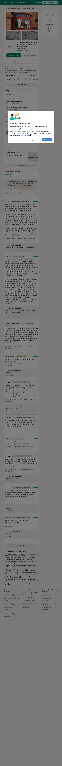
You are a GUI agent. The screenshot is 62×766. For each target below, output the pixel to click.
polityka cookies (26, 135)
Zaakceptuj (47, 140)
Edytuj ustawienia (36, 140)
